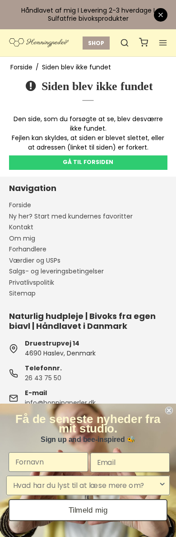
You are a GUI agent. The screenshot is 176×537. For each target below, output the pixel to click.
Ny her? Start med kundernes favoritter (71, 216)
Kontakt (21, 227)
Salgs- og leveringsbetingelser (56, 271)
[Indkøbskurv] (143, 43)
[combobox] (85, 485)
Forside (20, 204)
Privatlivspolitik (31, 282)
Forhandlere (27, 249)
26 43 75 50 (43, 377)
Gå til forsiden (88, 162)
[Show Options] (162, 485)
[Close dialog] (169, 410)
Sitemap (22, 293)
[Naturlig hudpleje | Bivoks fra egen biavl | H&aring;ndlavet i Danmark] (39, 42)
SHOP (96, 43)
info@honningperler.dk (60, 402)
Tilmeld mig (88, 509)
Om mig (22, 238)
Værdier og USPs (34, 260)
